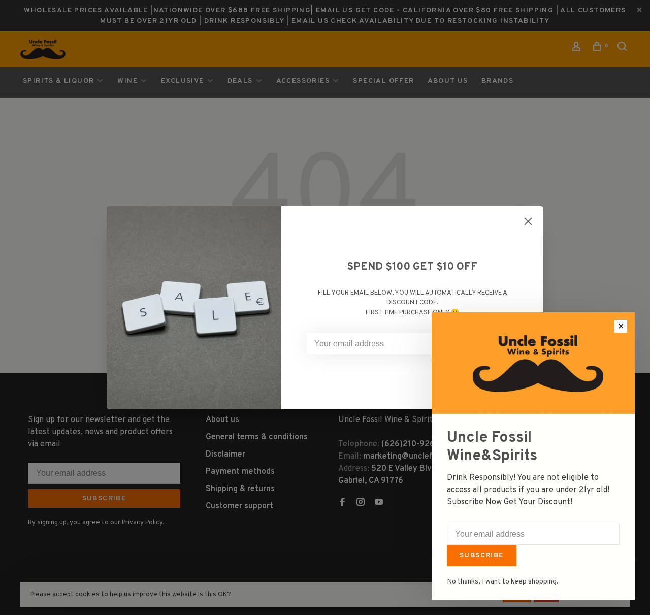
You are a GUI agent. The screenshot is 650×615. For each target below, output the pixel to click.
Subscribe (482, 555)
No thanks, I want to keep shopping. (503, 581)
